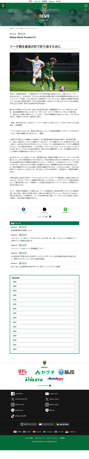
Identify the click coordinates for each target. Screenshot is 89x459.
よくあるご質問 (28, 438)
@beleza (51, 410)
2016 (14, 327)
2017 (14, 322)
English (29, 432)
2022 (14, 300)
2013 (14, 340)
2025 (14, 286)
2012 (14, 345)
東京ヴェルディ (3, 5)
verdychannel (53, 394)
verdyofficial (19, 394)
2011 (14, 349)
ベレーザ (22, 34)
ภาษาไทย (61, 432)
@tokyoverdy (19, 410)
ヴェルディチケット (48, 424)
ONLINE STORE (64, 424)
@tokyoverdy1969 (20, 416)
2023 (14, 295)
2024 (14, 291)
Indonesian (72, 432)
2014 (14, 336)
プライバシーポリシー (52, 438)
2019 (14, 313)
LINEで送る (65, 212)
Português (50, 432)
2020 (14, 309)
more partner (43, 385)
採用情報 (62, 438)
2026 (14, 282)
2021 (14, 304)
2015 (14, 331)
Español (39, 432)
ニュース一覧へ (43, 216)
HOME (11, 28)
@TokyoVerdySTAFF (21, 399)
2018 (14, 318)
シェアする (23, 212)
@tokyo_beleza (54, 399)
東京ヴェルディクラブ (30, 424)
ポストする (44, 212)
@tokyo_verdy (19, 404)
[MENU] (86, 5)
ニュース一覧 (19, 28)
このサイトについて (39, 438)
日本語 (19, 432)
